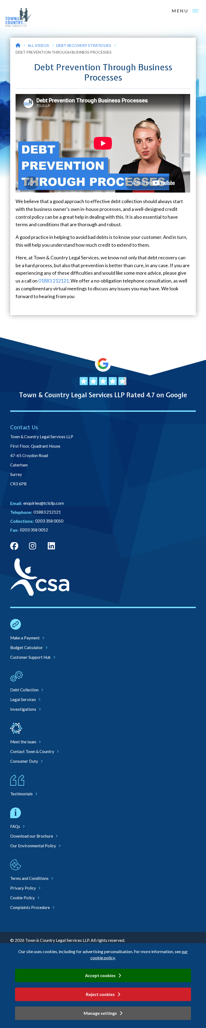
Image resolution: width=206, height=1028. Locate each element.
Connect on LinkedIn (52, 546)
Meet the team (23, 741)
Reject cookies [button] (100, 994)
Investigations (23, 709)
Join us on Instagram (33, 546)
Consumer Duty (24, 761)
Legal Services (23, 699)
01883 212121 (53, 281)
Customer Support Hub (30, 657)
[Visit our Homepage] (18, 45)
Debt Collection (24, 689)
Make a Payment (25, 637)
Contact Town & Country (32, 751)
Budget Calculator (26, 647)
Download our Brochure (31, 836)
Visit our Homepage (18, 17)
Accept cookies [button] (100, 975)
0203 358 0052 (34, 529)
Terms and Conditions (29, 878)
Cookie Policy (22, 897)
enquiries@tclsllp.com (43, 503)
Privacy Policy (23, 888)
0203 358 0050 (49, 520)
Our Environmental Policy (33, 845)
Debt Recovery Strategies (83, 45)
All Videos (38, 45)
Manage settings (100, 1013)
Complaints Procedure (30, 907)
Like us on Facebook (14, 546)
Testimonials (21, 793)
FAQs (15, 826)
